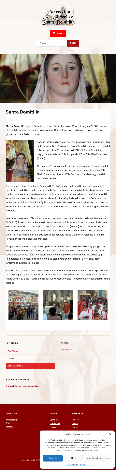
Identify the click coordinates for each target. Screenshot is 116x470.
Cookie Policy (72, 465)
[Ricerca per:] (52, 43)
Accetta (53, 458)
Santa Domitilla (15, 366)
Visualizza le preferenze (98, 458)
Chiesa (11, 358)
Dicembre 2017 (67, 349)
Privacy (83, 465)
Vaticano (10, 427)
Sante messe (56, 420)
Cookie (75, 423)
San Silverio (13, 351)
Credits (75, 427)
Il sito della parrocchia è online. (22, 386)
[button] (110, 434)
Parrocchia (12, 342)
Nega (73, 458)
